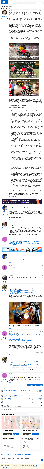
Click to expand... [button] (25, 367)
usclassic (5, 403)
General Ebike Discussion (15, 403)
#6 (42, 265)
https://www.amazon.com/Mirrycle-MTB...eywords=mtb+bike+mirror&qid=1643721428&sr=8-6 (21, 340)
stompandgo (39, 391)
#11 (42, 373)
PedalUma (39, 406)
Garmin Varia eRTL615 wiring (10, 395)
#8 (42, 284)
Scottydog (5, 396)
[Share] (40, 10)
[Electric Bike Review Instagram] (6, 462)
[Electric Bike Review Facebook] (4, 462)
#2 (42, 205)
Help (1, 460)
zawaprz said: (12, 359)
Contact (7, 460)
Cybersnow (5, 399)
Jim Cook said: (12, 224)
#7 (42, 275)
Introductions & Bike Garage (17, 406)
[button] (12, 2)
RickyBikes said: (12, 256)
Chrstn (40, 399)
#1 (42, 10)
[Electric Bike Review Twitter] (8, 462)
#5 (42, 254)
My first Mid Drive (8, 402)
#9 (42, 331)
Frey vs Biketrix (7, 398)
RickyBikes (4, 8)
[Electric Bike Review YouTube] (2, 462)
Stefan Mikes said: (12, 375)
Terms (4, 460)
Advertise (11, 460)
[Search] (42, 3)
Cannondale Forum (14, 396)
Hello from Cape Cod (8, 405)
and (14, 196)
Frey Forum (13, 399)
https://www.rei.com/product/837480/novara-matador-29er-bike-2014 (27, 350)
